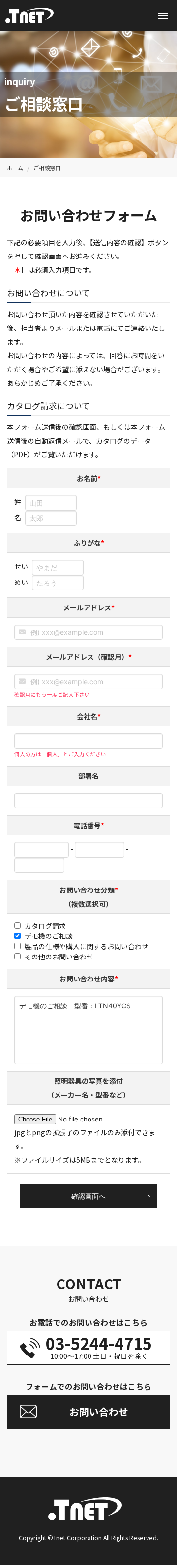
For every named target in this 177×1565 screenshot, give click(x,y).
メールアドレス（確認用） (89, 657)
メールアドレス (89, 607)
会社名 (89, 716)
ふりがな (88, 543)
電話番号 (88, 825)
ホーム (15, 168)
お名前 (89, 478)
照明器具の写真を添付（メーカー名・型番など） (88, 1087)
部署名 (88, 776)
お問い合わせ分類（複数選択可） (88, 897)
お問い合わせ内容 (88, 978)
